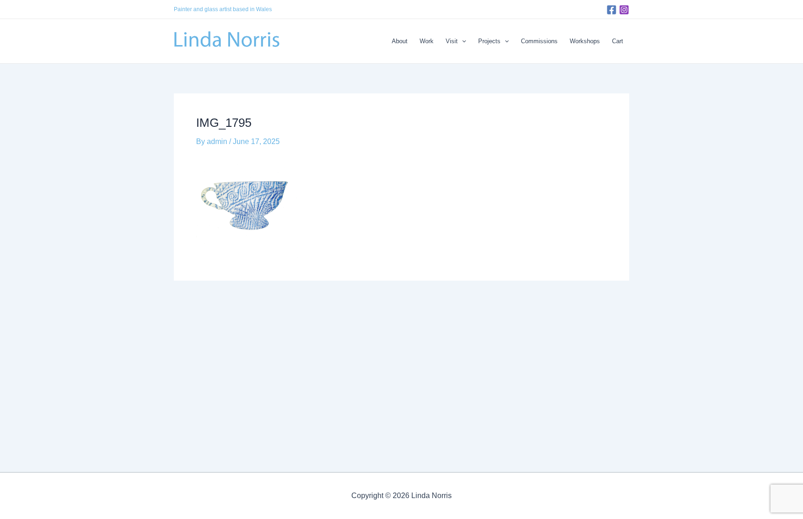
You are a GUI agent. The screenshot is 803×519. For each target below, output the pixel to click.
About (400, 41)
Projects (489, 41)
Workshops (585, 41)
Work (427, 41)
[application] (462, 41)
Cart (617, 41)
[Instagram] (624, 10)
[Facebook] (611, 10)
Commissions (539, 41)
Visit (452, 41)
